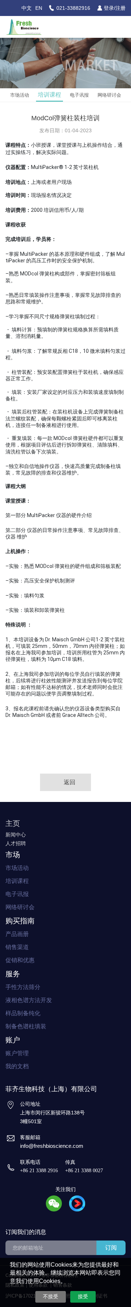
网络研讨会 (109, 95)
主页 (12, 823)
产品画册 (17, 934)
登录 (109, 8)
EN (38, 8)
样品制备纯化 (22, 1013)
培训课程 (49, 95)
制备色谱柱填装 (25, 1026)
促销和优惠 (20, 960)
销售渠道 (17, 947)
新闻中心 (15, 835)
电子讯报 (79, 95)
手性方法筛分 (22, 987)
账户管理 (17, 1053)
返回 (69, 782)
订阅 (111, 1248)
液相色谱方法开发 (28, 1000)
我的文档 (17, 1066)
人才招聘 (15, 843)
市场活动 (19, 95)
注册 (120, 8)
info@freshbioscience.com (51, 1146)
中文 (26, 8)
